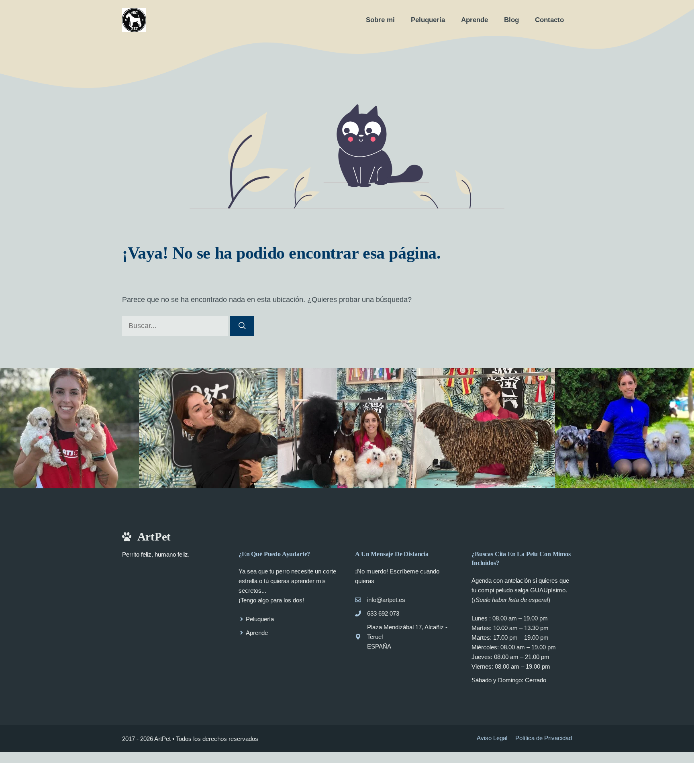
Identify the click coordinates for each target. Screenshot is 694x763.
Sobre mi (380, 20)
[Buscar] (242, 326)
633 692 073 (383, 613)
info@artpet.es (386, 599)
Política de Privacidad (543, 737)
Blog (511, 20)
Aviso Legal (492, 737)
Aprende (474, 20)
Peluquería (428, 20)
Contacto (549, 20)
